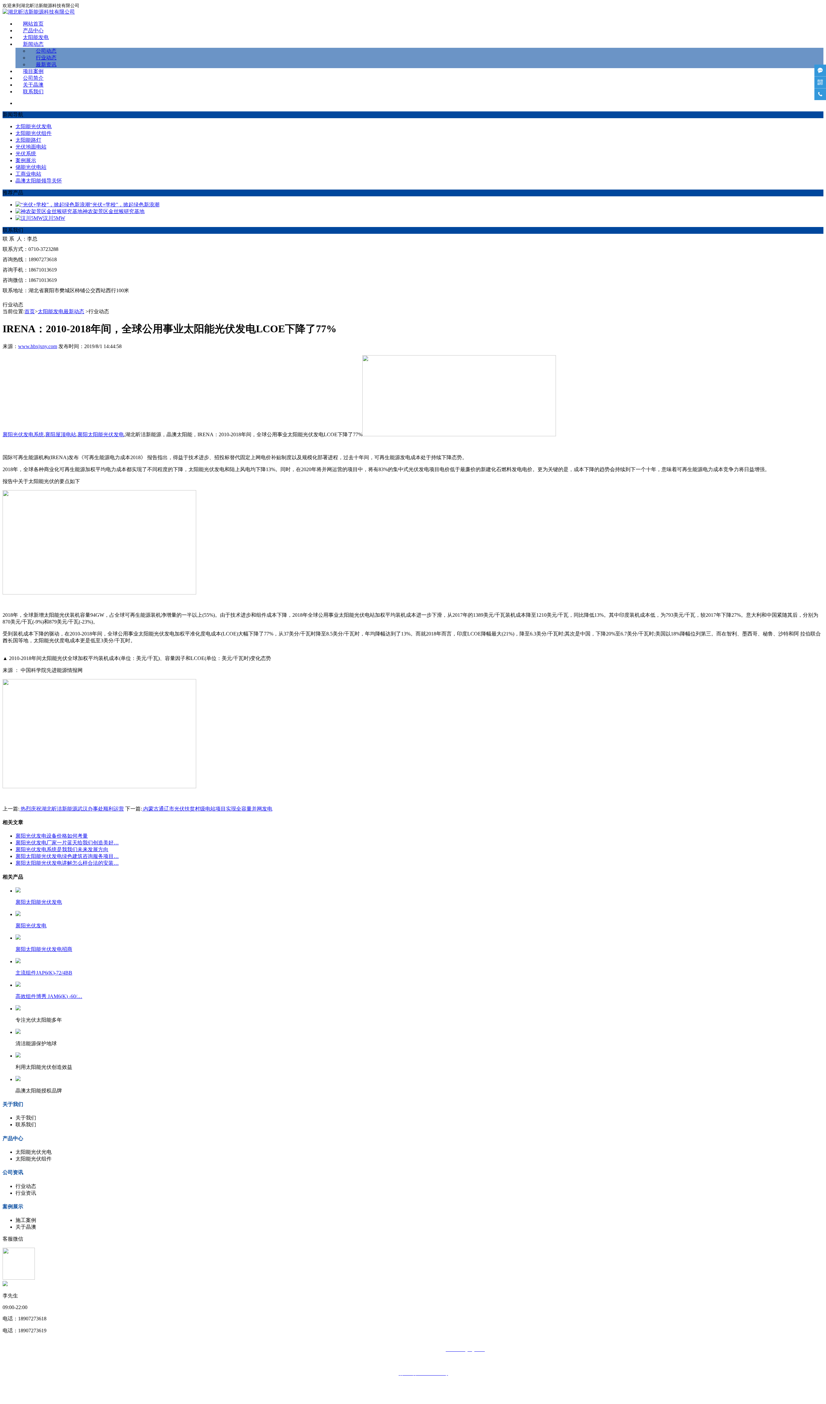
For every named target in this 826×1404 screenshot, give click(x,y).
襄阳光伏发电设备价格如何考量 (51, 836)
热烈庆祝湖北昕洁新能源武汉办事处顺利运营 (71, 808)
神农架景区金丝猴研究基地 (114, 211)
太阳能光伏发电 (33, 126)
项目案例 (33, 71)
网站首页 (33, 23)
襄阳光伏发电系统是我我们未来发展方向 (61, 849)
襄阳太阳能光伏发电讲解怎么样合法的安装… (67, 863)
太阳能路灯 (28, 140)
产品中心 (33, 30)
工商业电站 (28, 174)
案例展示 (25, 160)
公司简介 (33, 78)
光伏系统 (25, 153)
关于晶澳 (33, 85)
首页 (30, 311)
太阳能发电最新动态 (61, 311)
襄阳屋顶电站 (60, 434)
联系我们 (33, 91)
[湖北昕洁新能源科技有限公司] (39, 12)
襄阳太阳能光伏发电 (100, 434)
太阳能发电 (36, 37)
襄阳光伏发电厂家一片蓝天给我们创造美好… (67, 842)
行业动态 (46, 57)
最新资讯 (46, 64)
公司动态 (46, 51)
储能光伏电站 (30, 167)
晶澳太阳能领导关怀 (38, 180)
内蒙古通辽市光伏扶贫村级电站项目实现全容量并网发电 (207, 808)
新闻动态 (33, 44)
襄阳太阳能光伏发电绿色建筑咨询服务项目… (67, 856)
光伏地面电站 (30, 147)
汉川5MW (54, 218)
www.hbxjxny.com (37, 346)
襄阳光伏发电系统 (23, 434)
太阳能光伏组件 (33, 133)
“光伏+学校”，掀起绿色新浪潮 (124, 204)
